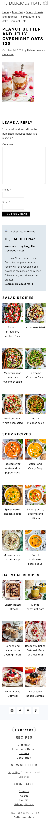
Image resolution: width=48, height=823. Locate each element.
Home (5, 12)
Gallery (24, 800)
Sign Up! (14, 772)
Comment (9, 144)
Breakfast (17, 12)
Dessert (24, 753)
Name (6, 189)
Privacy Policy (24, 804)
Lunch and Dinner (24, 749)
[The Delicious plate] (24, 4)
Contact (24, 791)
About (24, 795)
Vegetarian (24, 757)
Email (6, 201)
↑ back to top (24, 729)
